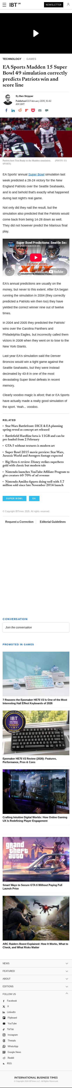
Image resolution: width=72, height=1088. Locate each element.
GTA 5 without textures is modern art (30, 446)
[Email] (40, 110)
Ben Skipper (26, 96)
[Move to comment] (47, 110)
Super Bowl (36, 174)
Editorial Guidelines (53, 521)
